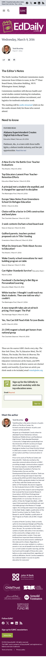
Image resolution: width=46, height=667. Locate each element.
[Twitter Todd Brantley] (26, 419)
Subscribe (7, 635)
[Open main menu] (4, 10)
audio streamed (26, 105)
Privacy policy (20, 650)
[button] (9, 60)
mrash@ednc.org (36, 370)
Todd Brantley (18, 48)
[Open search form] (8, 10)
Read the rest (21, 150)
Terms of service (7, 650)
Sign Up (37, 403)
